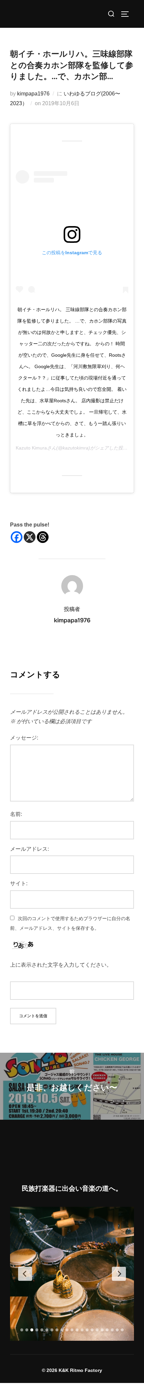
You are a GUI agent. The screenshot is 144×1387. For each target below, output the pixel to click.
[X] (29, 537)
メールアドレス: (29, 849)
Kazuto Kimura (31, 447)
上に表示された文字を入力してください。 (61, 965)
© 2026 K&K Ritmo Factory (72, 1370)
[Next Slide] (119, 1274)
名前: (16, 814)
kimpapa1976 (33, 93)
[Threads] (43, 537)
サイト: (18, 883)
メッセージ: (24, 738)
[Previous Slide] (25, 1274)
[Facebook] (16, 537)
